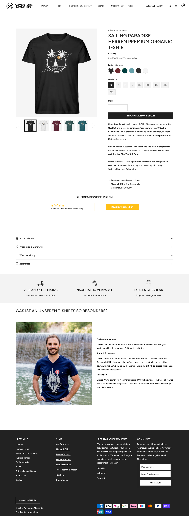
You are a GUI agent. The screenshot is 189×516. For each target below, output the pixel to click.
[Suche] (170, 6)
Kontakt (19, 444)
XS (111, 85)
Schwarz (111, 71)
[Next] (94, 125)
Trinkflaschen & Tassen (66, 469)
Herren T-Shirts (63, 449)
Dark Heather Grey (138, 71)
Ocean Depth (131, 71)
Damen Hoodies (63, 464)
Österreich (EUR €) (154, 6)
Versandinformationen (26, 453)
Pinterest (101, 478)
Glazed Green (125, 71)
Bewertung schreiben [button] (122, 207)
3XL (156, 85)
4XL (165, 85)
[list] (56, 73)
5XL (112, 92)
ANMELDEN (155, 483)
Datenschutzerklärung (26, 471)
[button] (45, 6)
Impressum (21, 475)
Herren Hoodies (63, 459)
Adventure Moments (117, 30)
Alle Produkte (62, 444)
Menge (111, 101)
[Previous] (18, 125)
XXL (147, 85)
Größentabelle (22, 462)
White (145, 71)
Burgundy (118, 71)
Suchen (19, 480)
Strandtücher (62, 480)
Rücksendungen (23, 458)
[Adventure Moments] (21, 6)
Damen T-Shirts (63, 454)
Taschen (60, 475)
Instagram (101, 473)
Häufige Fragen (23, 449)
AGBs (18, 466)
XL (139, 85)
